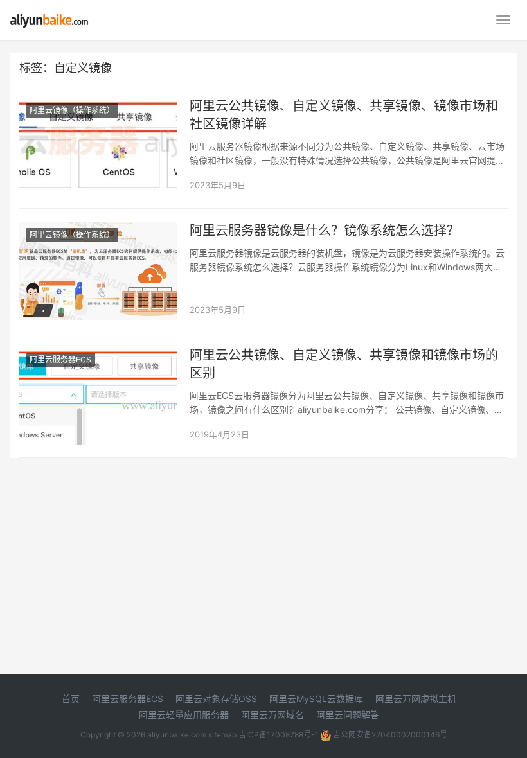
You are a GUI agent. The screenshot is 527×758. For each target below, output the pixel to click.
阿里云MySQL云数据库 (316, 698)
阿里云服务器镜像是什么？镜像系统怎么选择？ (325, 230)
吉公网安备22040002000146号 (389, 734)
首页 (71, 698)
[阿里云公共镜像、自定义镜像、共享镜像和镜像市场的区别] (98, 354)
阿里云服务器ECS (60, 359)
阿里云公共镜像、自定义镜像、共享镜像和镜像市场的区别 (344, 364)
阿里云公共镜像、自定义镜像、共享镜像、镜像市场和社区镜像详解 (344, 115)
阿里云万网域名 (272, 714)
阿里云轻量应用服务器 (184, 714)
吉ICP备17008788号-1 (278, 734)
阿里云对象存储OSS (216, 698)
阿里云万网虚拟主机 (415, 698)
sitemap (222, 734)
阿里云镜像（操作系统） (72, 110)
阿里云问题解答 (347, 714)
